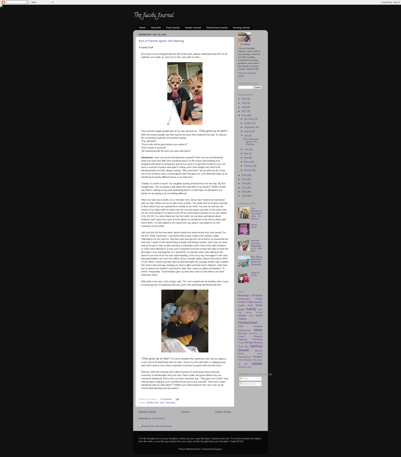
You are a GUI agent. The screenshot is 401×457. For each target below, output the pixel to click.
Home (142, 27)
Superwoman (244, 357)
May (246, 153)
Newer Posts (147, 412)
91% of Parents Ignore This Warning (161, 41)
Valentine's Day (244, 367)
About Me (156, 27)
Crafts (249, 301)
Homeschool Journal (216, 27)
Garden (242, 315)
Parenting (170, 402)
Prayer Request (250, 336)
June (247, 149)
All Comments (249, 384)
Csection (258, 302)
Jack (162, 402)
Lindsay (245, 44)
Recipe (249, 342)
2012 (244, 188)
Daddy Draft (153, 402)
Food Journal (173, 27)
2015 (244, 175)
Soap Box (243, 346)
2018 (244, 107)
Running (258, 342)
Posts (245, 378)
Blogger (218, 449)
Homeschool (247, 322)
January (248, 170)
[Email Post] (177, 399)
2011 (244, 192)
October (248, 123)
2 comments (166, 399)
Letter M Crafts (255, 274)
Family (251, 309)
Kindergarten (244, 330)
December (249, 119)
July (246, 135)
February (249, 166)
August (248, 131)
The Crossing (245, 360)
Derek (259, 305)
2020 (244, 99)
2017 (244, 111)
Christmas (256, 295)
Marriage (242, 333)
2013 (244, 183)
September (250, 127)
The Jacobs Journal (153, 15)
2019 (244, 103)
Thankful (257, 356)
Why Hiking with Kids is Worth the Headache (256, 261)
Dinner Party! (254, 226)
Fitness (249, 312)
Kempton (257, 326)
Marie (258, 330)
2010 (244, 196)
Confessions (244, 299)
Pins (260, 333)
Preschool (257, 339)
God (251, 315)
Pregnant (242, 339)
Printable (241, 343)
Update (256, 363)
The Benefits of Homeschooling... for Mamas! (256, 213)
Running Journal (241, 27)
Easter (241, 309)
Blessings (243, 295)
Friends (259, 312)
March (247, 162)
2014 (244, 179)
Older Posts (223, 412)
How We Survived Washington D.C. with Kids (256, 245)
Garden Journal (193, 27)
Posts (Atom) (158, 418)
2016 (244, 115)
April (246, 158)
